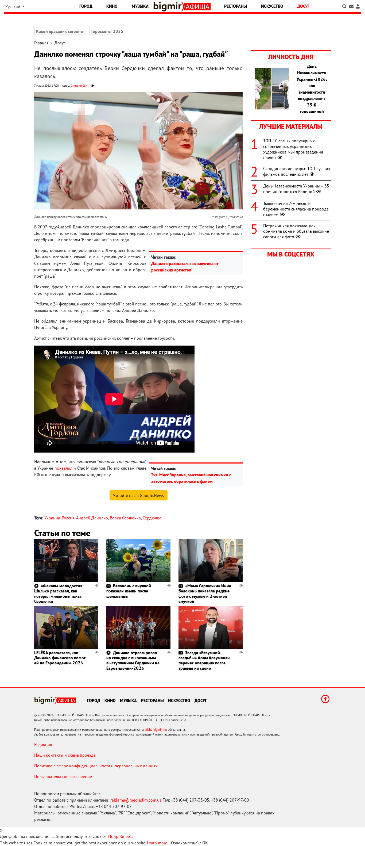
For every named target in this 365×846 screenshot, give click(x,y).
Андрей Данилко (92, 517)
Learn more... (158, 842)
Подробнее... (120, 836)
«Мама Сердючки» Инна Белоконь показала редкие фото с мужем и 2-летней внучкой (204, 593)
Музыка (140, 6)
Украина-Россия (59, 517)
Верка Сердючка (125, 517)
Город (85, 6)
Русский (13, 6)
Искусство (272, 6)
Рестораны (235, 6)
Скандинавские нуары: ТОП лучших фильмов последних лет (296, 171)
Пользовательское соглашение (63, 776)
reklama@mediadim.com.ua (136, 800)
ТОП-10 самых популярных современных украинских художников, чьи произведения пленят (293, 149)
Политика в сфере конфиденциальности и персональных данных (95, 765)
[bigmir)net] (168, 6)
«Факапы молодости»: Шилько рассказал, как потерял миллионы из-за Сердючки (59, 593)
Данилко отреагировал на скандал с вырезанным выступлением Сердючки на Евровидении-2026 (133, 660)
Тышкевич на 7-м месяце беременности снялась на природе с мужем (296, 209)
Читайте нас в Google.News (138, 495)
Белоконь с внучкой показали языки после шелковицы (128, 591)
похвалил (63, 468)
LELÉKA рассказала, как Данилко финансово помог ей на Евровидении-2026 (59, 657)
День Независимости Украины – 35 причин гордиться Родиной (296, 188)
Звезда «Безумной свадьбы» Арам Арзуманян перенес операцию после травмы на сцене (204, 660)
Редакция (43, 744)
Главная (41, 42)
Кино (112, 6)
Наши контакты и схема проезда (65, 755)
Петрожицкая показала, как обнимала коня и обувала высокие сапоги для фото (296, 231)
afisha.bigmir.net (156, 730)
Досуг (303, 6)
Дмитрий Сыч (79, 85)
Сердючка (152, 517)
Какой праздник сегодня (59, 31)
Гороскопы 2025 (107, 31)
